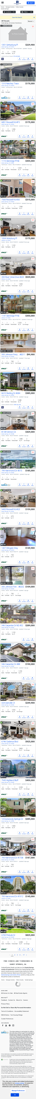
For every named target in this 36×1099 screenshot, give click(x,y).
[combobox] (31, 21)
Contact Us (11, 1000)
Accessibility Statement (21, 1011)
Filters (28, 12)
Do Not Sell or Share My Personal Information (16, 1007)
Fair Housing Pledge (17, 1015)
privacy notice (19, 1083)
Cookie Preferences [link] (7, 1019)
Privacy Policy (5, 1004)
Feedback (4, 1000)
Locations (10, 12)
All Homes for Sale (7, 993)
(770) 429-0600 (16, 56)
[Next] (34, 71)
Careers (25, 1000)
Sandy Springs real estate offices (11, 975)
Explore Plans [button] (21, 1063)
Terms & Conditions (7, 1011)
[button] (31, 2)
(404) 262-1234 (17, 404)
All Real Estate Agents (20, 993)
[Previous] (1, 71)
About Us (19, 1000)
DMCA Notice (5, 1015)
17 (23, 955)
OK (15, 1095)
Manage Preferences (18, 1090)
